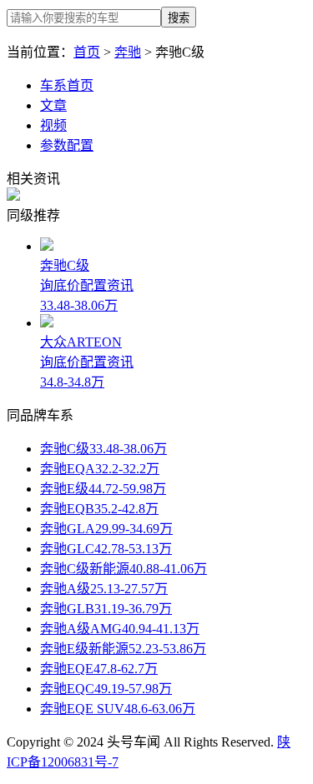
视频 (53, 125)
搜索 (178, 18)
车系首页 (66, 85)
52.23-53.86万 (167, 649)
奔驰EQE (66, 669)
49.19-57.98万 (133, 689)
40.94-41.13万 (160, 629)
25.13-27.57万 (129, 589)
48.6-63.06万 (159, 709)
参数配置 (66, 145)
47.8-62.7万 (125, 669)
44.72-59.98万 (127, 489)
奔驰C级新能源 (84, 569)
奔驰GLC (67, 549)
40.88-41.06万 (168, 569)
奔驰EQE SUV (82, 709)
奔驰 (127, 52)
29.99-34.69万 (134, 529)
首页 (86, 52)
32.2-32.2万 (127, 469)
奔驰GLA (67, 529)
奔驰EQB (67, 509)
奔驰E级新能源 (84, 649)
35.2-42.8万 (126, 509)
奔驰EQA (67, 469)
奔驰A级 (65, 589)
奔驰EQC (67, 689)
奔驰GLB (67, 609)
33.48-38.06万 (128, 449)
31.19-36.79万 (133, 609)
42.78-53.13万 (133, 549)
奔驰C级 (64, 449)
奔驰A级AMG (81, 629)
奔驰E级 (64, 489)
